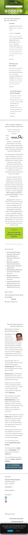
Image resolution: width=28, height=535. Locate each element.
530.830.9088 (17, 33)
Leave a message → (10, 490)
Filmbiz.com (8, 416)
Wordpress (16, 211)
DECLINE (18, 530)
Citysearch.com (9, 373)
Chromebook (13, 450)
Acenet (18, 448)
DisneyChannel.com (10, 399)
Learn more (11, 59)
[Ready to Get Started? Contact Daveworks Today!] (14, 466)
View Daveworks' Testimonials (16, 518)
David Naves (8, 334)
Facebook (7, 461)
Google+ (13, 459)
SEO (11, 215)
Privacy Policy (21, 527)
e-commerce (18, 209)
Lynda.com (7, 454)
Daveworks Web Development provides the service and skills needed (13, 192)
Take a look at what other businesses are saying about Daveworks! (14, 234)
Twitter (18, 459)
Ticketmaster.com (9, 366)
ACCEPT (10, 530)
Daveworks (9, 199)
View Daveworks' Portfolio (17, 521)
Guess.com (12, 392)
